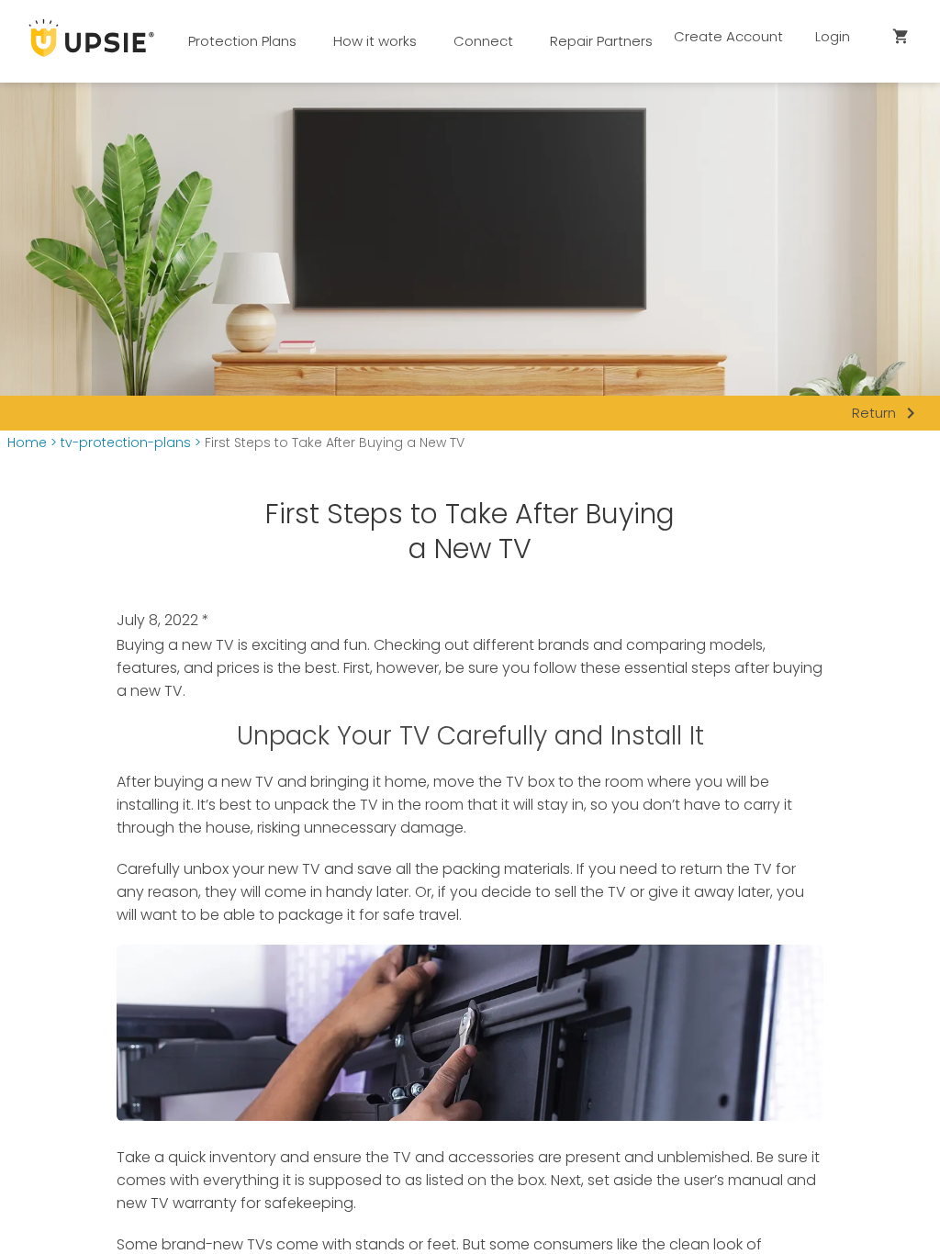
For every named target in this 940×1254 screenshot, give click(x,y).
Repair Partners (601, 40)
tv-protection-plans (126, 443)
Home (27, 443)
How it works (375, 40)
